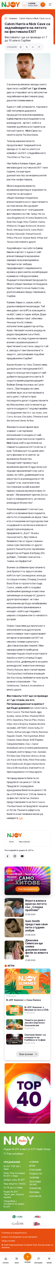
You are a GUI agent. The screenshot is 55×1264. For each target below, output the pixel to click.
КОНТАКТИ (35, 1196)
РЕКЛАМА (34, 1192)
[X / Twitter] (26, 47)
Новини (13, 18)
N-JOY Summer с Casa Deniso (23, 1000)
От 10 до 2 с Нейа (13, 1187)
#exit (11, 842)
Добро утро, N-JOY (14, 1179)
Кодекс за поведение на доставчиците (19, 1237)
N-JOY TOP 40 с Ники (12, 1167)
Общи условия (8, 1241)
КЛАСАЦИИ (35, 1169)
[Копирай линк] (39, 47)
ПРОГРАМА (35, 1181)
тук (21, 818)
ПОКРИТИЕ (35, 1188)
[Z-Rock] (37, 1223)
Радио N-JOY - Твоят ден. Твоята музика (14, 1194)
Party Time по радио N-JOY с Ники (14, 1174)
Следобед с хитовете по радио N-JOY (14, 1204)
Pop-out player (15, 1153)
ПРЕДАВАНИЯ (12, 1162)
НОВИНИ (33, 1162)
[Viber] (32, 47)
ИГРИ (32, 1166)
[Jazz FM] (37, 1216)
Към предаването (27, 889)
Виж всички (26, 1054)
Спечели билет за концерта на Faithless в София (35, 1037)
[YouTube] (22, 856)
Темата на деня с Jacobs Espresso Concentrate (34, 1023)
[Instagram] (15, 856)
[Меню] (50, 5)
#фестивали (24, 842)
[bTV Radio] (17, 1216)
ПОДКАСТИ (35, 1173)
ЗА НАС (33, 1184)
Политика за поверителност (14, 1233)
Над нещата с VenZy (15, 1183)
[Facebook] (20, 47)
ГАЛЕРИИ (34, 1177)
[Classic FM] (17, 1223)
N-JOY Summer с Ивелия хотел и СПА (36, 1008)
